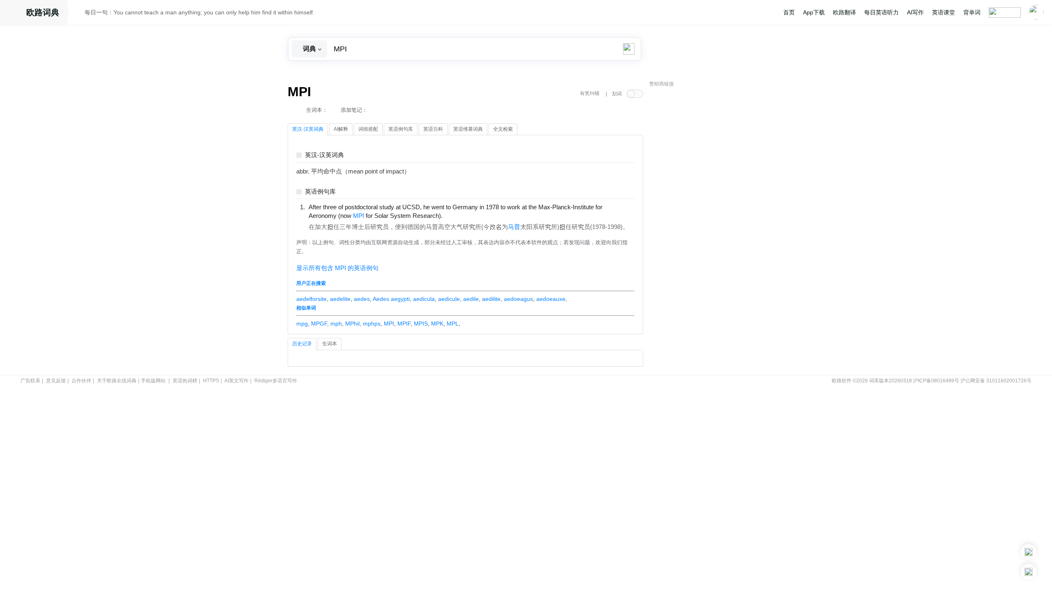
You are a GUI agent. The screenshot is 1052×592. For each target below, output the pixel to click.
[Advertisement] (711, 215)
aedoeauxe (550, 299)
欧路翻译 (844, 12)
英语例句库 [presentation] (400, 129)
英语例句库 (320, 192)
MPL (453, 323)
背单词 (971, 12)
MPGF (319, 323)
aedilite (491, 299)
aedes (362, 299)
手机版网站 (153, 381)
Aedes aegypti (391, 299)
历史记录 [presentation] (302, 344)
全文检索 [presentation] (503, 129)
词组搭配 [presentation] (368, 129)
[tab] (308, 129)
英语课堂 (943, 12)
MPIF (404, 323)
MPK (437, 323)
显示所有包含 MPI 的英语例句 (337, 268)
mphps (372, 323)
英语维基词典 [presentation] (468, 129)
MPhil (352, 323)
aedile (471, 299)
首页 (789, 12)
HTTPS (211, 381)
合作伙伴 (81, 381)
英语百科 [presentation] (433, 129)
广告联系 (30, 381)
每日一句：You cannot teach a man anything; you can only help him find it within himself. (199, 12)
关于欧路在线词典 (116, 381)
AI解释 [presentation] (341, 129)
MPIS (421, 323)
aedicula (424, 299)
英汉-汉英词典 (324, 155)
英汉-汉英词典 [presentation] (307, 129)
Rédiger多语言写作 (275, 381)
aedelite (340, 299)
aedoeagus (518, 299)
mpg (302, 323)
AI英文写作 (236, 381)
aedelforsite (311, 299)
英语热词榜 (185, 381)
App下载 (814, 12)
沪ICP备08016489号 (936, 381)
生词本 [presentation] (329, 344)
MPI (389, 323)
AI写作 (915, 12)
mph (336, 323)
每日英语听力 (881, 12)
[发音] (78, 13)
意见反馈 (56, 381)
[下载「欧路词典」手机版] (1028, 552)
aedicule (449, 299)
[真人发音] (457, 215)
